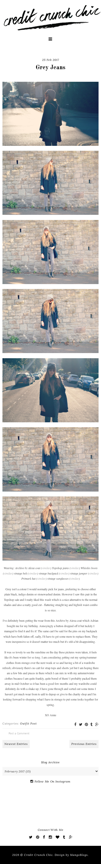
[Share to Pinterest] (86, 724)
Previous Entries (84, 744)
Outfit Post (28, 723)
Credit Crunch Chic (38, 855)
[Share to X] (80, 724)
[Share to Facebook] (75, 724)
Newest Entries (16, 744)
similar (46, 568)
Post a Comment (19, 733)
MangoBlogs (79, 855)
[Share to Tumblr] (91, 724)
